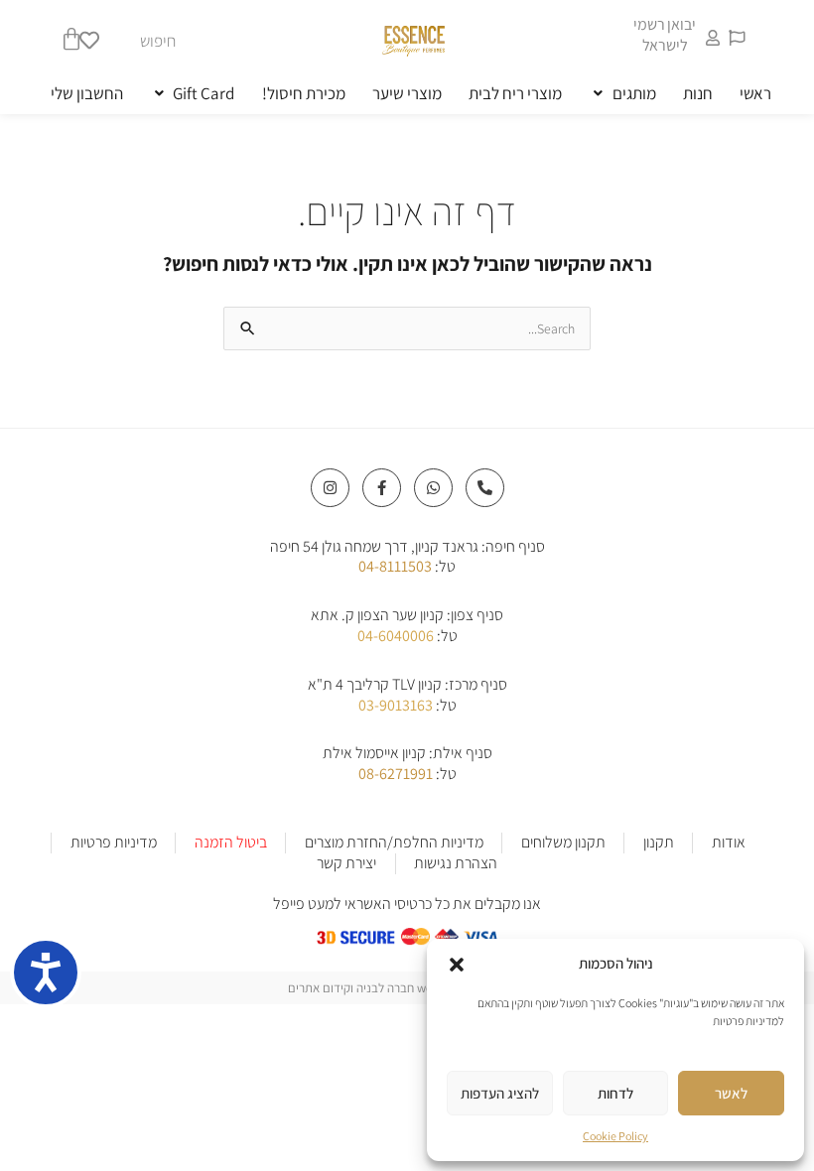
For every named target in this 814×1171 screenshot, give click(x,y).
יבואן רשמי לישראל (664, 35)
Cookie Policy (615, 1135)
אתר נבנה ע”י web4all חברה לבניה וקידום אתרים (407, 987)
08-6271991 (395, 773)
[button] (457, 965)
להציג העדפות (500, 1093)
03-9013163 (395, 705)
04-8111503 (395, 566)
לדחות (615, 1093)
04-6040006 (395, 635)
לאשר (731, 1093)
